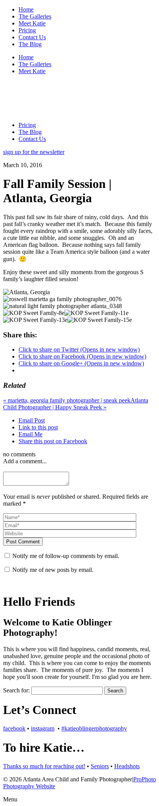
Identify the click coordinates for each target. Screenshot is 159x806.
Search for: (16, 690)
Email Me (30, 434)
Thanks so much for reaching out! (44, 766)
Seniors (100, 766)
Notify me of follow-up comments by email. (65, 556)
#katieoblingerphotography (94, 728)
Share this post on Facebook (53, 441)
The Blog (30, 44)
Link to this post (38, 427)
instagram (42, 728)
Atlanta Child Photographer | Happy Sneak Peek (75, 404)
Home (26, 9)
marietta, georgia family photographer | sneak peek (66, 400)
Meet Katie (32, 23)
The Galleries (35, 16)
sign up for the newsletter (33, 152)
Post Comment (23, 542)
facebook (14, 728)
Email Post (32, 420)
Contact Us (32, 37)
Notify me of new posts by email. (52, 569)
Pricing (27, 30)
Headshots (127, 766)
